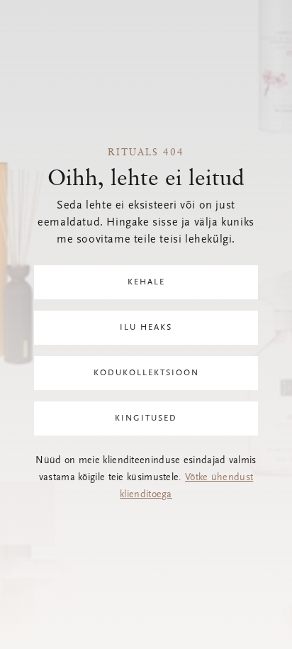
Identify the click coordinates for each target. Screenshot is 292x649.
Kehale (146, 282)
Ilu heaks (146, 327)
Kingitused (146, 418)
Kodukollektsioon (146, 373)
